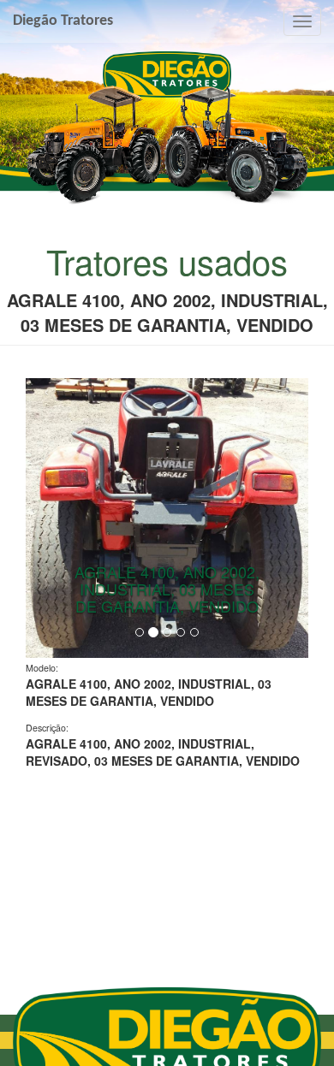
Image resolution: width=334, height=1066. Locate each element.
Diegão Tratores (63, 21)
